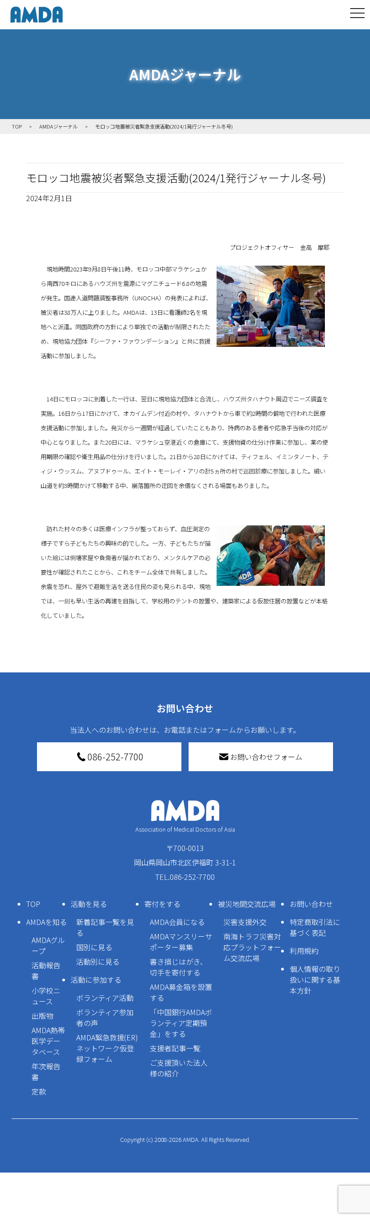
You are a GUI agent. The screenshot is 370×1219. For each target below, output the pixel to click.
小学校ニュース (46, 996)
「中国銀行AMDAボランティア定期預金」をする (181, 1023)
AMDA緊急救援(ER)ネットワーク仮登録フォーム (107, 1048)
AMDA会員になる (177, 921)
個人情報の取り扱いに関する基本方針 (315, 979)
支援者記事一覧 (175, 1048)
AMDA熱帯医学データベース (48, 1041)
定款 (39, 1091)
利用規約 (304, 950)
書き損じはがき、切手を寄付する (178, 967)
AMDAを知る (46, 921)
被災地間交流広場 (247, 903)
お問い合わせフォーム (266, 756)
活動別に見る (98, 961)
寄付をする (162, 903)
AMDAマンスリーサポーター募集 (181, 941)
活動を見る (89, 903)
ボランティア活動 (105, 997)
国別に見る (94, 947)
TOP (33, 903)
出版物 (42, 1015)
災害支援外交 (245, 921)
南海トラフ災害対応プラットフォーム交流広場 (252, 947)
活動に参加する (96, 979)
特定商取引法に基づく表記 (315, 927)
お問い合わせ (311, 903)
